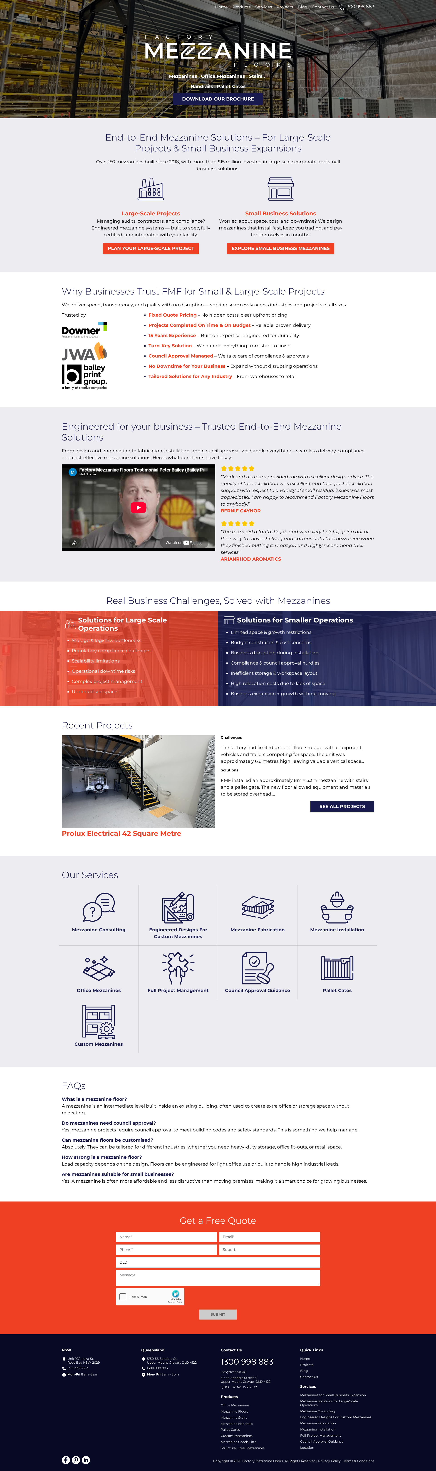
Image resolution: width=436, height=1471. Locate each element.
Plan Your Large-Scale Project (151, 248)
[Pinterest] (76, 1460)
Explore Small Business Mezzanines (281, 248)
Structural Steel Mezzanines (243, 1448)
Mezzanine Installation (317, 1429)
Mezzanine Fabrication (318, 1423)
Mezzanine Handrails (237, 1424)
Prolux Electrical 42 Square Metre (121, 833)
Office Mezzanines (235, 1405)
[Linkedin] (86, 1460)
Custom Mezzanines (237, 1436)
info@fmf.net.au (233, 1372)
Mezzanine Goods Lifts (238, 1442)
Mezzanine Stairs (234, 1418)
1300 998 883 (77, 1368)
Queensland (152, 1350)
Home (221, 7)
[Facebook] (66, 1460)
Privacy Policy (329, 1461)
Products (241, 7)
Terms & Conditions (358, 1461)
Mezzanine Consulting (317, 1411)
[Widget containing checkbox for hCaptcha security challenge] (150, 1296)
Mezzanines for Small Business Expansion (333, 1395)
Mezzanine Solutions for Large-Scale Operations (329, 1403)
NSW (66, 1350)
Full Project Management (320, 1435)
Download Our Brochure (218, 99)
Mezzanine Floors (234, 1411)
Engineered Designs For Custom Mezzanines (335, 1417)
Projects (285, 7)
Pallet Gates (230, 1430)
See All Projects (342, 806)
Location (307, 1448)
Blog (302, 7)
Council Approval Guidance (321, 1441)
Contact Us (323, 7)
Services (263, 7)
